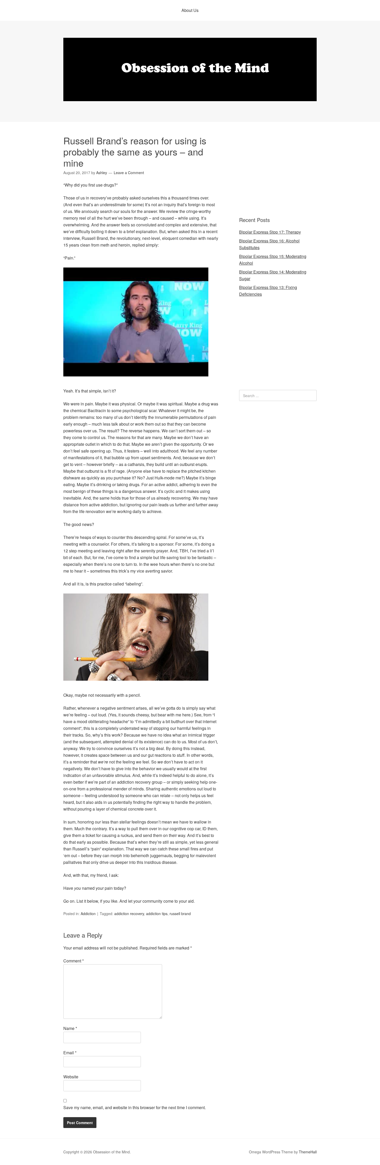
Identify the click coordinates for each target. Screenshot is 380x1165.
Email (70, 1053)
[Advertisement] (271, 169)
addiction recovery (129, 913)
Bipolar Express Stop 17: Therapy (270, 232)
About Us (190, 10)
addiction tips (157, 913)
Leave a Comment (129, 172)
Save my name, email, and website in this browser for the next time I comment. (134, 1107)
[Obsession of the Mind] (190, 96)
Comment (73, 961)
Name (70, 1028)
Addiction (88, 913)
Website (70, 1077)
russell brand (180, 913)
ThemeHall (308, 1151)
